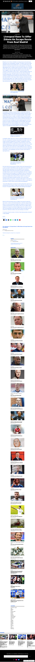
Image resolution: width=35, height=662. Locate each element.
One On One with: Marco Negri (16, 489)
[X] (21, 659)
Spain (19, 34)
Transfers (12, 625)
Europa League (13, 611)
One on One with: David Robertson (17, 408)
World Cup (12, 628)
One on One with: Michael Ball (16, 395)
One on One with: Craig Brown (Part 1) (17, 327)
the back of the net (15, 57)
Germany (12, 615)
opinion (12, 570)
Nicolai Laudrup (27, 56)
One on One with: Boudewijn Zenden (17, 544)
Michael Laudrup (21, 56)
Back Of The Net (17, 52)
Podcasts (18, 421)
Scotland (12, 394)
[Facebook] (19, 659)
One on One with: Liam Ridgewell (16, 516)
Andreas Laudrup (5, 54)
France (24, 55)
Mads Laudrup (12, 56)
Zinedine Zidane (24, 57)
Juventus (26, 55)
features (12, 461)
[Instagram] (16, 659)
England (16, 34)
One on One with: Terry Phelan (16, 273)
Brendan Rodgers (26, 54)
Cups (11, 608)
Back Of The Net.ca (17, 54)
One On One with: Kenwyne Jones (16, 435)
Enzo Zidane (11, 55)
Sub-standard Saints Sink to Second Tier (15, 587)
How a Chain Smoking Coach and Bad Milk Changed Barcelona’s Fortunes (31, 644)
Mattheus (16, 56)
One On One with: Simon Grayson (16, 354)
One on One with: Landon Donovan (17, 557)
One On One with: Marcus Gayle (16, 367)
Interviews (12, 272)
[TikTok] (14, 659)
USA (17, 515)
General (12, 614)
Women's (12, 627)
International (15, 434)
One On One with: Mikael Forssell (16, 476)
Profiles (21, 421)
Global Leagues (15, 393)
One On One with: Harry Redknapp (17, 286)
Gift (30, 1)
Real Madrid (10, 57)
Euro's (12, 610)
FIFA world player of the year (17, 55)
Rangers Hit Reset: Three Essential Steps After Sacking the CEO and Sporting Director (16, 572)
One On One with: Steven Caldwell (17, 462)
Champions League (14, 607)
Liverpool (8, 56)
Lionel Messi (5, 56)
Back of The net (11, 54)
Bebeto (21, 54)
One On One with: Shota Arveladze (17, 340)
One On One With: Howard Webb (16, 300)
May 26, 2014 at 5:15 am (9, 230)
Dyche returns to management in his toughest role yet (17, 601)
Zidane (20, 57)
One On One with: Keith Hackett (16, 449)
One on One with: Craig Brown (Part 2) (17, 313)
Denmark (7, 55)
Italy (11, 619)
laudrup (29, 55)
